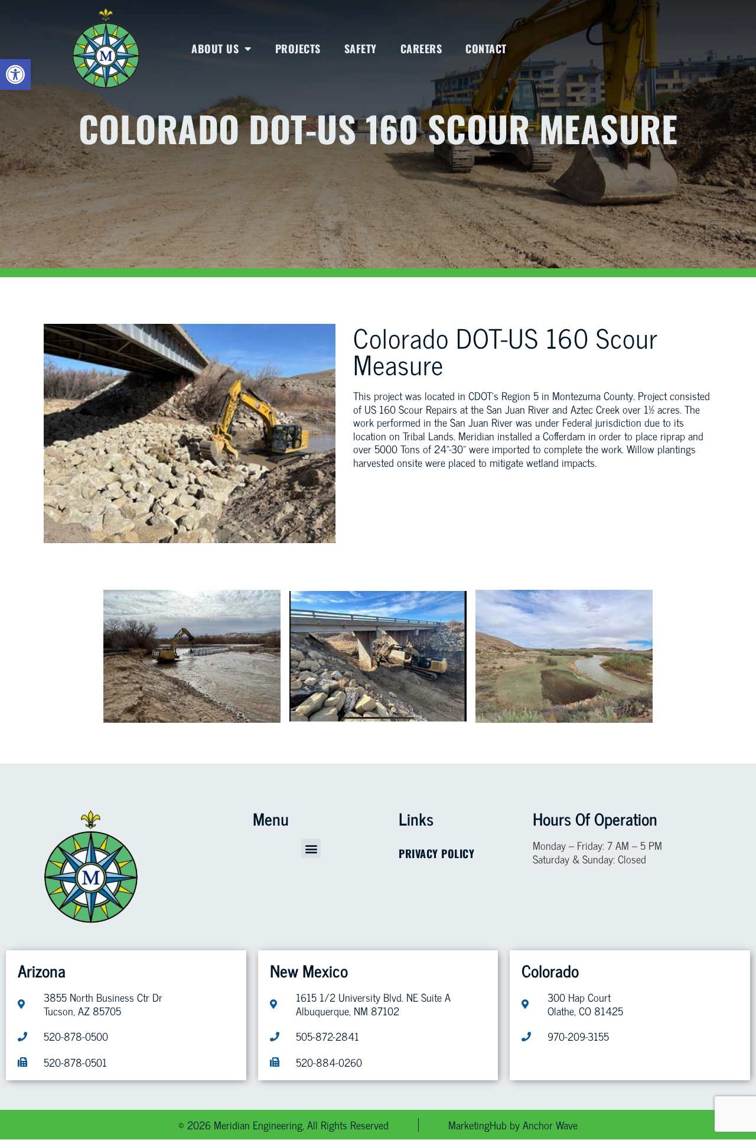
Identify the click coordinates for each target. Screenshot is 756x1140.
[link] (15, 74)
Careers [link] (421, 48)
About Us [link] (215, 48)
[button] (311, 848)
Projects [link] (298, 48)
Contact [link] (486, 48)
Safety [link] (360, 48)
